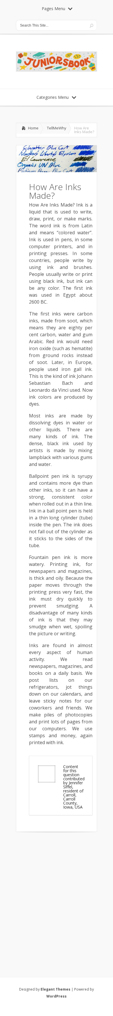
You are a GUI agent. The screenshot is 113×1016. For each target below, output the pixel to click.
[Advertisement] (56, 897)
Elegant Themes (55, 989)
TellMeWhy (56, 128)
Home (33, 128)
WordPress (56, 996)
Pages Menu (53, 8)
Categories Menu (53, 97)
